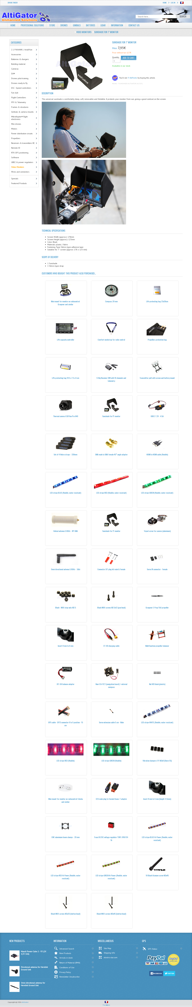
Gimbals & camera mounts (22, 112)
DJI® (13, 73)
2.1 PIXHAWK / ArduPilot (21, 49)
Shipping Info (109, 953)
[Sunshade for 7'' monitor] (76, 67)
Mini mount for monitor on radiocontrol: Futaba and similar (65, 800)
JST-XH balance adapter (65, 684)
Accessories (16, 54)
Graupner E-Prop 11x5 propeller (157, 607)
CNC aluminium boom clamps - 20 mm (65, 837)
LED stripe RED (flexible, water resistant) (111, 492)
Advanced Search (66, 948)
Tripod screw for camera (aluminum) (157, 530)
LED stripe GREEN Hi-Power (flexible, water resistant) (111, 877)
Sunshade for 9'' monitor (111, 530)
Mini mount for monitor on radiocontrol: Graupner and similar (65, 303)
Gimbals (77, 25)
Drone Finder (13, 2)
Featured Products (19, 183)
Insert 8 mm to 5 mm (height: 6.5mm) (157, 798)
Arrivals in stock (66, 957)
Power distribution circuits (22, 133)
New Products (65, 953)
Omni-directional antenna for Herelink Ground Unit (33, 984)
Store (52, 25)
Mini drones (16, 124)
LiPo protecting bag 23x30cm (157, 301)
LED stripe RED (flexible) (65, 760)
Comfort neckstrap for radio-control (111, 339)
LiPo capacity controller (65, 339)
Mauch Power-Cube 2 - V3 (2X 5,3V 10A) (33, 952)
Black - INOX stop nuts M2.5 (65, 607)
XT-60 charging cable (111, 645)
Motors (14, 128)
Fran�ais (106, 1005)
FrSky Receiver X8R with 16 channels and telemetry (111, 379)
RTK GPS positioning (19, 152)
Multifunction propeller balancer (157, 645)
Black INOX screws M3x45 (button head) (111, 913)
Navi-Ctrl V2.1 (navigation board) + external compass (111, 685)
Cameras (15, 69)
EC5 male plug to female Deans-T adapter (111, 798)
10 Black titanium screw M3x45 (157, 875)
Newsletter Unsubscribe (69, 976)
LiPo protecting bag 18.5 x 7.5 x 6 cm (65, 377)
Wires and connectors (20, 172)
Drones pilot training (19, 78)
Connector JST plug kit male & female (111, 569)
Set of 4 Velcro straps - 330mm (65, 454)
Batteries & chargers (20, 59)
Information (117, 25)
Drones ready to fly (19, 83)
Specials (14, 178)
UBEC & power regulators (22, 162)
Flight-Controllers (18, 97)
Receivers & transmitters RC (23, 143)
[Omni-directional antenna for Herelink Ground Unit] (14, 991)
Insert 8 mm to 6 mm (65, 645)
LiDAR (103, 25)
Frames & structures (19, 107)
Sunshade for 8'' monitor (111, 416)
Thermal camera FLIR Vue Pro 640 (65, 416)
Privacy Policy (65, 972)
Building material (18, 64)
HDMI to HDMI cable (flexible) (157, 454)
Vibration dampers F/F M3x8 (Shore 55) (157, 760)
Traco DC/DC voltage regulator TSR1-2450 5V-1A (111, 839)
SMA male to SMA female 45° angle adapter (111, 454)
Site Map (107, 948)
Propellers (15, 138)
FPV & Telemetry (18, 102)
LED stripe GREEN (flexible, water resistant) (157, 492)
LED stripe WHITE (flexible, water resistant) (157, 722)
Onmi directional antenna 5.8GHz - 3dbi (65, 569)
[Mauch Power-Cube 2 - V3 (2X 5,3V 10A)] (14, 960)
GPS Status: (153, 949)
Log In (173, 2)
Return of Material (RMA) (69, 962)
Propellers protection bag (157, 339)
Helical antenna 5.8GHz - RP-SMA (65, 530)
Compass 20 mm (111, 301)
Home (165, 2)
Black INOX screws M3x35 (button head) (65, 913)
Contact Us (133, 25)
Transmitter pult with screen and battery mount (157, 377)
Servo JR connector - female (157, 569)
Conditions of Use (66, 967)
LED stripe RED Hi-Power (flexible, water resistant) (65, 877)
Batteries (90, 25)
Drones (63, 25)
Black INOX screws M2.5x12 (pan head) (111, 607)
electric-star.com (110, 957)
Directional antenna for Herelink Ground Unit (34, 968)
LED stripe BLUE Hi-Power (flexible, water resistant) (157, 839)
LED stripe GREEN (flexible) (111, 760)
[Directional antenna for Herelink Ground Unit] (14, 975)
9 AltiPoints (132, 78)
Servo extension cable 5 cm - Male (111, 722)
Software (15, 157)
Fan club (14, 92)
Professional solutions (32, 25)
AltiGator (25, 1002)
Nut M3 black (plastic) (157, 684)
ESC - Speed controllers (21, 88)
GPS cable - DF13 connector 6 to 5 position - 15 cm (65, 724)
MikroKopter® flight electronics (19, 117)
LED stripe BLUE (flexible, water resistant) (65, 492)
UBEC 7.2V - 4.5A (157, 416)
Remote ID (15, 148)
